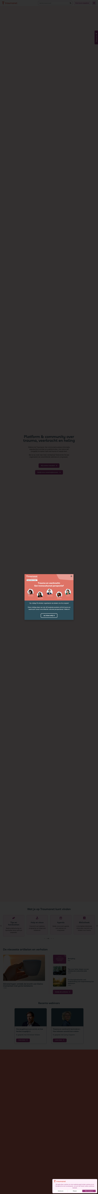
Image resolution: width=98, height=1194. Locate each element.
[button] (71, 576)
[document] (49, 597)
